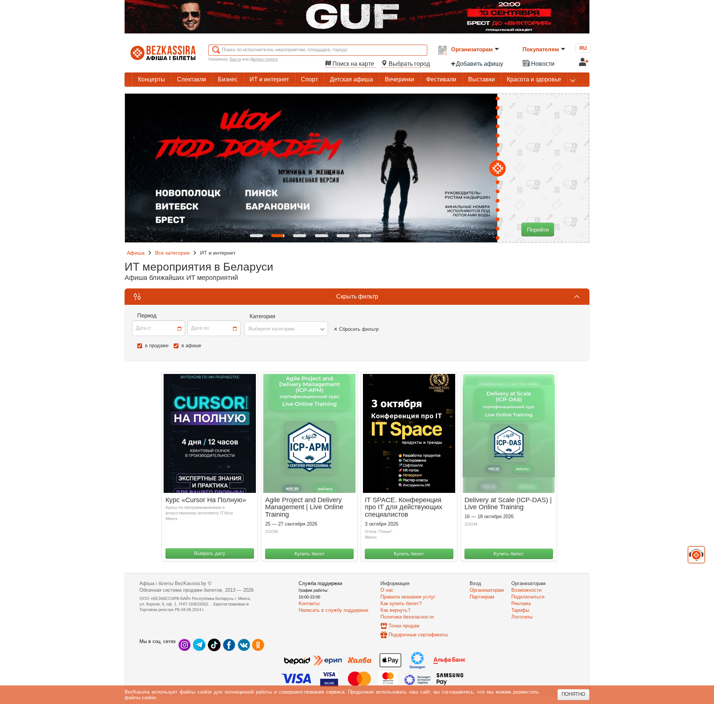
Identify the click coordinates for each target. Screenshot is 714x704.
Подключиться (527, 597)
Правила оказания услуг (407, 597)
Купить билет (310, 553)
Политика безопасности (407, 617)
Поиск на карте (353, 64)
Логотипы (522, 617)
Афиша (136, 253)
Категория (262, 316)
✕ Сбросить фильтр (356, 329)
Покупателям (540, 49)
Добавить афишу (479, 64)
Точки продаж (404, 626)
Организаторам (472, 49)
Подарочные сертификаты (418, 634)
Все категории (172, 253)
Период (147, 315)
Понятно (573, 694)
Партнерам (482, 597)
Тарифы (520, 610)
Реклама (521, 603)
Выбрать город (408, 64)
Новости (542, 64)
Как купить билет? (401, 603)
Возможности (526, 590)
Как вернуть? (395, 610)
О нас (386, 590)
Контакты (309, 603)
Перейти (538, 229)
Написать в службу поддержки (333, 610)
